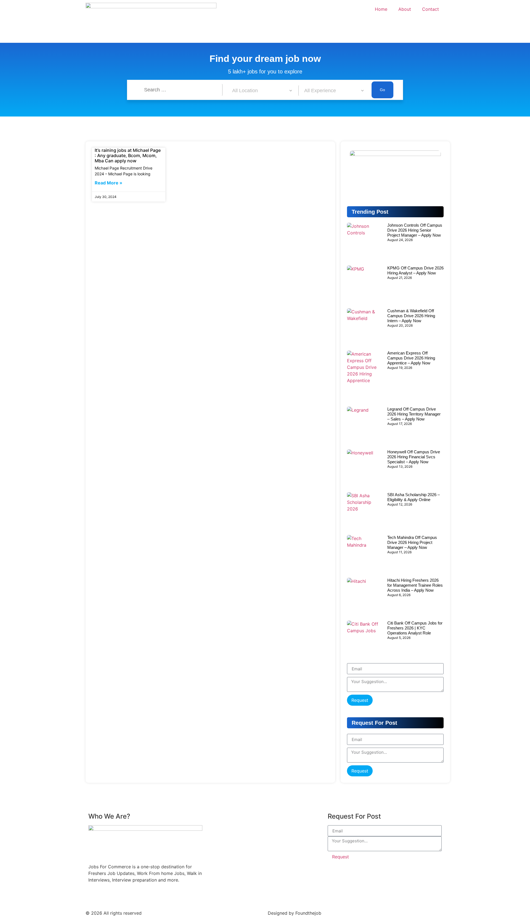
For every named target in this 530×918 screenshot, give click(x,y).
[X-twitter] (168, 897)
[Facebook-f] (92, 897)
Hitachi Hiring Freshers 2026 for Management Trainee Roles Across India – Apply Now (415, 585)
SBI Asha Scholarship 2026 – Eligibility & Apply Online (413, 497)
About (404, 9)
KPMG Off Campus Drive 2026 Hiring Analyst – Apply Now (415, 270)
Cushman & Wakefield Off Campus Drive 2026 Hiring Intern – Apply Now (411, 315)
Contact (430, 9)
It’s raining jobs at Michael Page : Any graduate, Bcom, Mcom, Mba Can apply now (128, 155)
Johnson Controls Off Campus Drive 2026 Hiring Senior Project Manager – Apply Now (414, 230)
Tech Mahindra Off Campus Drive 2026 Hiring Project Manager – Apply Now (412, 542)
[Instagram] (138, 897)
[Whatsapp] (431, 189)
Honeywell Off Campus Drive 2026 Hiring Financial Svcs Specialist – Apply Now (413, 456)
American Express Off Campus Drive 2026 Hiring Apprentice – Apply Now (411, 358)
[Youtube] (108, 897)
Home (381, 9)
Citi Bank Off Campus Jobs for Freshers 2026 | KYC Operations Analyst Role (414, 628)
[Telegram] (395, 189)
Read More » (108, 183)
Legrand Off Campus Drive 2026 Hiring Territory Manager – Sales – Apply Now (414, 414)
